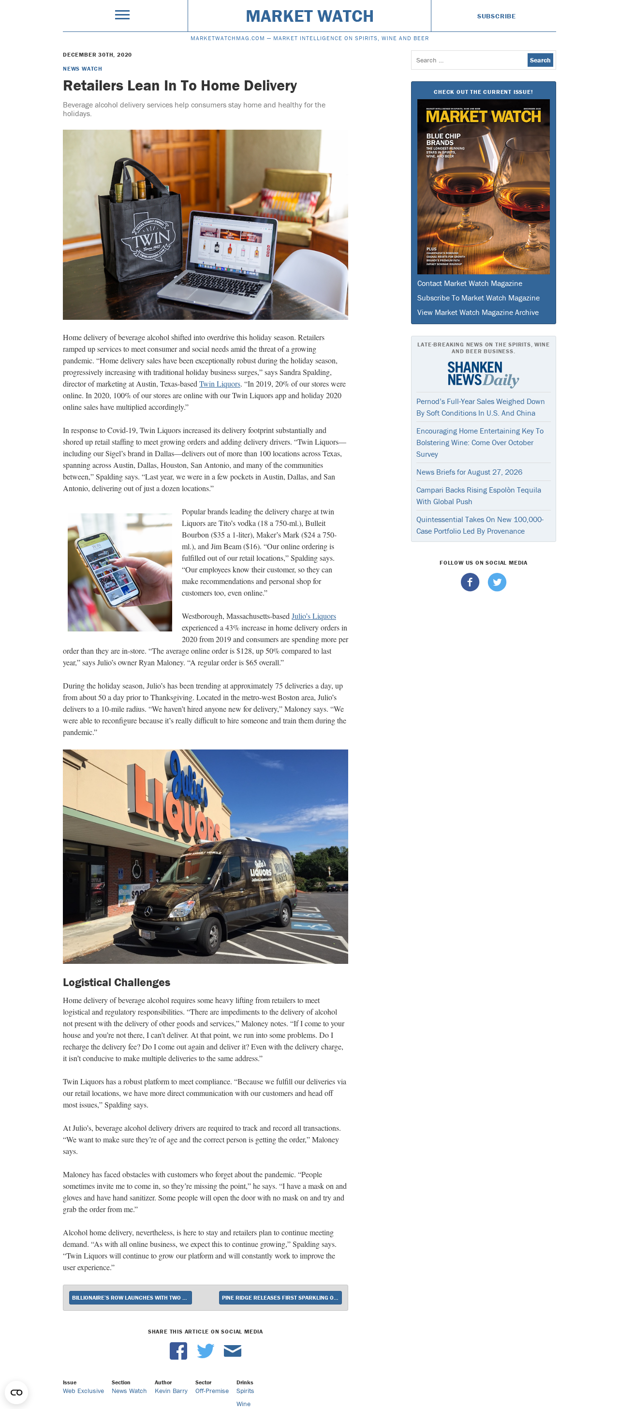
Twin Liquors (219, 383)
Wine (243, 1403)
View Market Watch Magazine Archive (478, 312)
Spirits (245, 1390)
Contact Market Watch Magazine (469, 283)
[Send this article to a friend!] (232, 1357)
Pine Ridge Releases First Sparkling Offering (282, 1297)
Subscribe (496, 16)
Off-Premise (212, 1390)
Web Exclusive (83, 1390)
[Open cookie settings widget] (16, 1392)
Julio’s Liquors (314, 616)
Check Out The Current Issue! (483, 91)
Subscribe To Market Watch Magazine (478, 297)
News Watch (83, 68)
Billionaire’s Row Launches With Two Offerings (132, 1297)
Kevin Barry (171, 1390)
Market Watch (310, 15)
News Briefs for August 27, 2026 (469, 472)
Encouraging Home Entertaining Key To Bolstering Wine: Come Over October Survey (480, 442)
